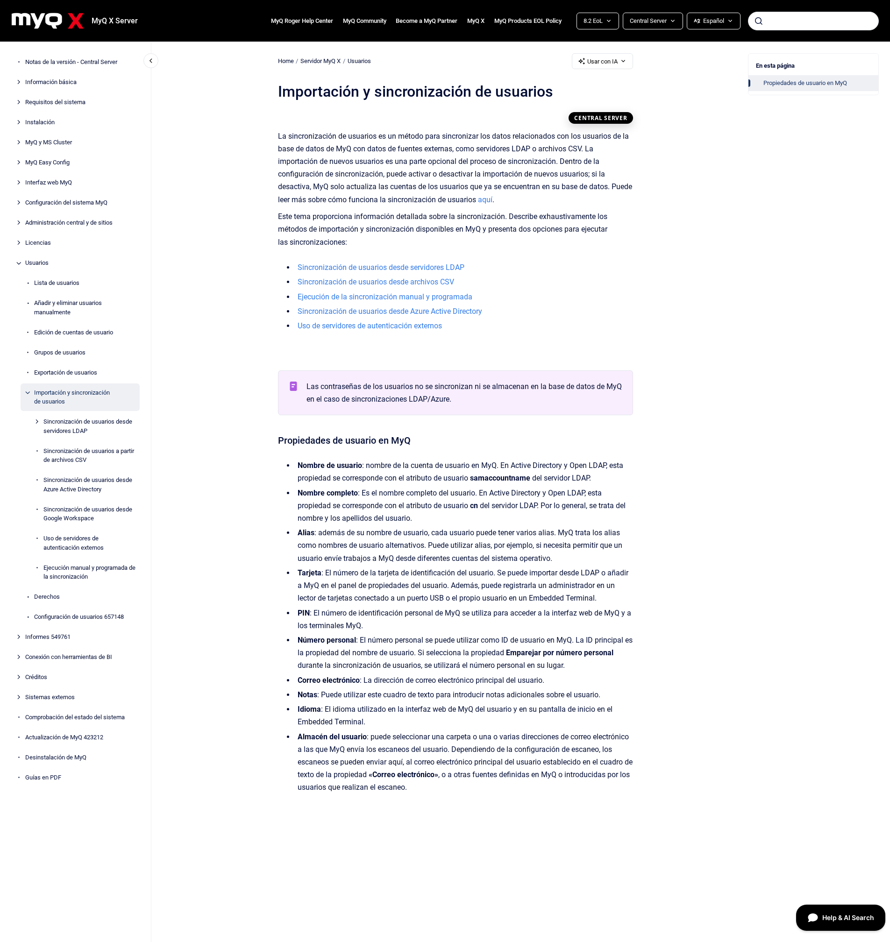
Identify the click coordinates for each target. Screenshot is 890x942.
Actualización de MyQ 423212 (64, 737)
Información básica (51, 82)
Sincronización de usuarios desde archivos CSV (376, 281)
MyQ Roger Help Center (302, 20)
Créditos (36, 677)
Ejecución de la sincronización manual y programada (385, 296)
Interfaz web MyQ (48, 182)
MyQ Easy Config (47, 162)
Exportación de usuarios (65, 372)
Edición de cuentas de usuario (73, 332)
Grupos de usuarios (59, 352)
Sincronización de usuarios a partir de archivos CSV (88, 455)
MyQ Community (364, 20)
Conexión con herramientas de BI (68, 657)
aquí (485, 199)
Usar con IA (602, 61)
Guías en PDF (43, 777)
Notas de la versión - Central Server (71, 62)
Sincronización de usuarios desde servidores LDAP (87, 426)
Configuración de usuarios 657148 (79, 617)
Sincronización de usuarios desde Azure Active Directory (87, 485)
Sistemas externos (50, 697)
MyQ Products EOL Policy (528, 20)
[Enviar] (758, 21)
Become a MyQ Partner (426, 20)
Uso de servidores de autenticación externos (73, 543)
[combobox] (813, 21)
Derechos (47, 597)
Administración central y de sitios (69, 223)
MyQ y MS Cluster (48, 142)
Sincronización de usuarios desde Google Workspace (87, 514)
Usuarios (37, 263)
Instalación (40, 122)
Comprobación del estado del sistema (75, 717)
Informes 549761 (48, 637)
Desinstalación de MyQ (55, 757)
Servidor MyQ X (320, 60)
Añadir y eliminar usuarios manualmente (68, 308)
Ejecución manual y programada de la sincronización (89, 572)
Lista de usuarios (56, 283)
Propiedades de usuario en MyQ (805, 82)
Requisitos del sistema (55, 102)
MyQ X (475, 20)
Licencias (38, 243)
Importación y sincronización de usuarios (72, 397)
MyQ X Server (115, 20)
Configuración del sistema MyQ (66, 202)
